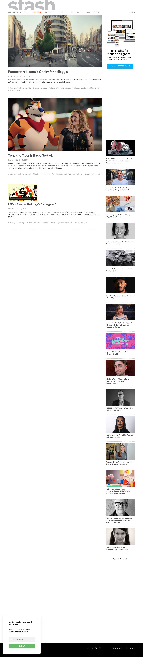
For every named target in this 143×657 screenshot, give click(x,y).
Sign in (132, 12)
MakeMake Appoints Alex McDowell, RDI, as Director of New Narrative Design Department (119, 520)
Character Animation (40, 88)
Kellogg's (77, 88)
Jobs (88, 12)
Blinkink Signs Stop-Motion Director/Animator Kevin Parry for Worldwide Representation (118, 491)
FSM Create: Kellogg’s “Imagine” (32, 204)
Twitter (92, 648)
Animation (28, 88)
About (70, 12)
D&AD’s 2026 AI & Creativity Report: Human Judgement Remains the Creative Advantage (119, 161)
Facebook (100, 648)
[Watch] (67, 82)
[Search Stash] (133, 7)
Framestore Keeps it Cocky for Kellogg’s (38, 71)
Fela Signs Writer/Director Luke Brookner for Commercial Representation (117, 381)
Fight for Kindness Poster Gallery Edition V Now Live (118, 353)
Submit (61, 12)
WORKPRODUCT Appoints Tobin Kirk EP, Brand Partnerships (119, 409)
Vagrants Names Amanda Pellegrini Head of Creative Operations (118, 463)
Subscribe (49, 12)
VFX (57, 88)
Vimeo (96, 648)
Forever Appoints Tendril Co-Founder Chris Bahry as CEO (119, 436)
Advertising (19, 88)
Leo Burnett (85, 88)
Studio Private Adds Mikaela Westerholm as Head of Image (117, 548)
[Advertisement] (55, 244)
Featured (52, 88)
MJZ (18, 90)
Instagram (88, 648)
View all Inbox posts (120, 559)
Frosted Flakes (77, 174)
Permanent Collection (18, 12)
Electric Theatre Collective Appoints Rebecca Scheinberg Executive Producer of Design (119, 325)
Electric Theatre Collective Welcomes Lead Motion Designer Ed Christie (120, 189)
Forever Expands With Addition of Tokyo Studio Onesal (118, 216)
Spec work (63, 174)
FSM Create (82, 214)
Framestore (68, 88)
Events (97, 12)
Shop (79, 12)
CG (34, 174)
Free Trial (37, 12)
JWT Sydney (74, 223)
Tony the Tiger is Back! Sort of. (30, 155)
